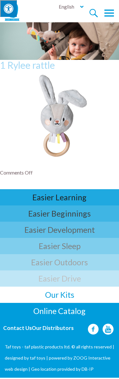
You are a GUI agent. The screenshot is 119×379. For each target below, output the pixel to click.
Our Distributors (53, 328)
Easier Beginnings (59, 213)
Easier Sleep (60, 246)
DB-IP (88, 369)
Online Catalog (59, 311)
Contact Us (17, 328)
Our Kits (59, 294)
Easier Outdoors (59, 262)
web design (16, 369)
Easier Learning (59, 197)
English (66, 7)
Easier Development (59, 229)
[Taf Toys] (18, 11)
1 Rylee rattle (27, 65)
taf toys (37, 358)
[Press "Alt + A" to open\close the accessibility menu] (8, 8)
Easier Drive (59, 278)
